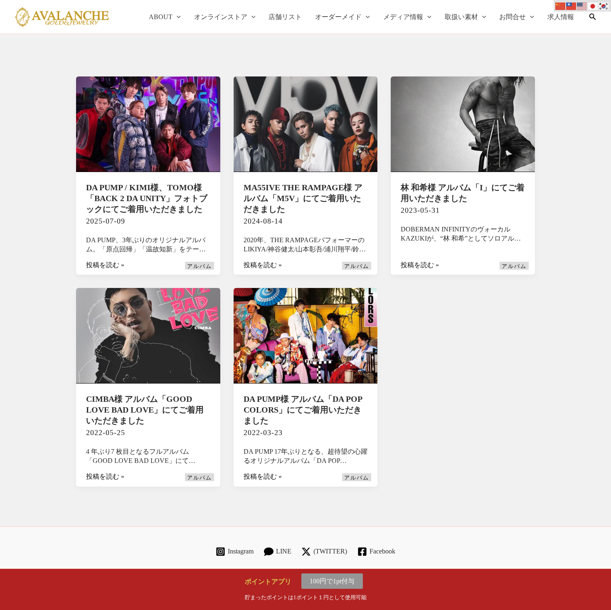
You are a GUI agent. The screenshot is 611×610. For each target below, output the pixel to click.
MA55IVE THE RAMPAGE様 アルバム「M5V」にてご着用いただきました (303, 198)
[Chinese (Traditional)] (571, 5)
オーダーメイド (338, 16)
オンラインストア (220, 16)
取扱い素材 (461, 16)
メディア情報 (403, 16)
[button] (176, 17)
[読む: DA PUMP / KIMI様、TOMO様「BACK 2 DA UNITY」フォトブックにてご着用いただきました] (148, 123)
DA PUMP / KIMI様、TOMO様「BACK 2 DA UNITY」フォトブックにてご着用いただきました (146, 198)
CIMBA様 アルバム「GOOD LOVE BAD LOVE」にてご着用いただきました (145, 409)
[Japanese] (593, 5)
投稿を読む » (105, 266)
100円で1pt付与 (332, 581)
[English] (582, 5)
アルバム (199, 266)
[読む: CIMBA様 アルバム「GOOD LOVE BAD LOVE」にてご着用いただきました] (148, 335)
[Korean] (604, 5)
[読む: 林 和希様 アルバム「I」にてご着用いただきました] (463, 123)
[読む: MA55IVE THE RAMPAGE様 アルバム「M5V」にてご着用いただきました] (306, 123)
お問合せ (512, 16)
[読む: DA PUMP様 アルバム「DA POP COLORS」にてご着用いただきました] (306, 335)
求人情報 (560, 16)
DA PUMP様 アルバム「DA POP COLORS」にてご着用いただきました (303, 409)
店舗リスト (285, 16)
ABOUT (160, 16)
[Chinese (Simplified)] (560, 5)
